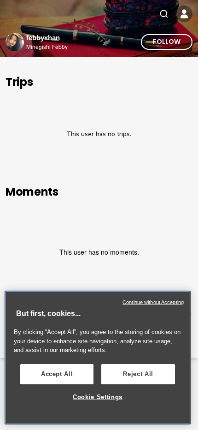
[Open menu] (184, 14)
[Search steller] (164, 14)
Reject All (138, 373)
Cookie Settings (97, 397)
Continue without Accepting (153, 302)
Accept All (57, 373)
